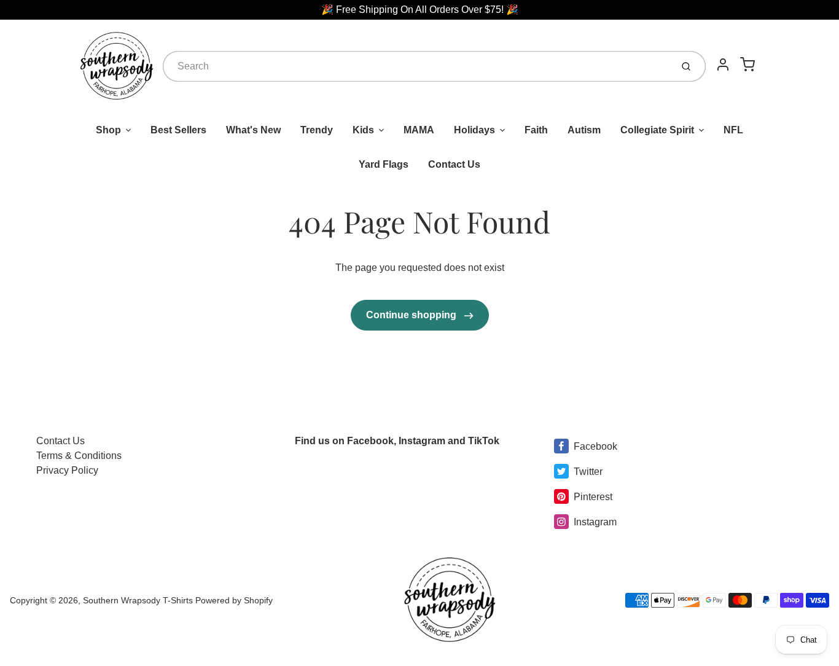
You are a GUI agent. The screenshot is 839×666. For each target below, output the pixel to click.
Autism (584, 130)
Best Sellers (178, 130)
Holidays (474, 130)
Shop (108, 130)
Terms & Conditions (79, 455)
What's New (253, 130)
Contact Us (454, 164)
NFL (733, 130)
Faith (536, 130)
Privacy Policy (67, 470)
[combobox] (416, 66)
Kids (363, 130)
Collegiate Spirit (657, 130)
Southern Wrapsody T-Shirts (139, 600)
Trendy (316, 130)
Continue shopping (412, 315)
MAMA (419, 130)
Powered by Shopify (234, 600)
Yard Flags (383, 164)
